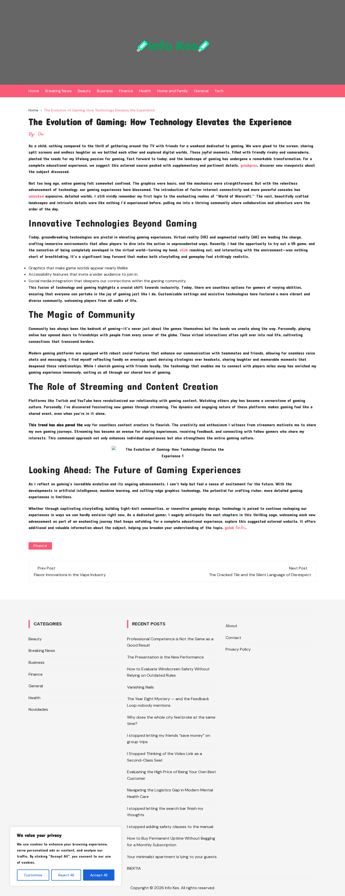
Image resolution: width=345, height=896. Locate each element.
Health (145, 90)
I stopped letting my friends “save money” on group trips (168, 739)
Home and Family (172, 90)
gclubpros (248, 165)
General (201, 90)
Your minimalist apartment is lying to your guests (172, 856)
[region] (65, 856)
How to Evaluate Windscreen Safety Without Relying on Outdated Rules (168, 672)
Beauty (84, 90)
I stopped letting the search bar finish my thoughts (165, 812)
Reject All (66, 875)
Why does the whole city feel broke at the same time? (171, 720)
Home (34, 90)
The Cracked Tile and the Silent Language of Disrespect (260, 574)
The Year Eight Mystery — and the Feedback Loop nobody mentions (168, 702)
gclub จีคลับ (235, 527)
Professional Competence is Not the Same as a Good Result (170, 642)
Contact (233, 637)
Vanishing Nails (140, 687)
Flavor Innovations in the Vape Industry (70, 574)
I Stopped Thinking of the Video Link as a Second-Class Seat (164, 757)
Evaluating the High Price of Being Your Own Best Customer (171, 775)
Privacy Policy (238, 649)
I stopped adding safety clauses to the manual (170, 826)
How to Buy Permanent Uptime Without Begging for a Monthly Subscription (171, 841)
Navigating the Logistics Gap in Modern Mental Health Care (170, 793)
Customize (33, 875)
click (184, 249)
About (231, 625)
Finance (126, 90)
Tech (219, 90)
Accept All (98, 875)
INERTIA (134, 868)
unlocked (36, 196)
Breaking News (58, 90)
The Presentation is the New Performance (165, 657)
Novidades (38, 709)
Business (105, 90)
